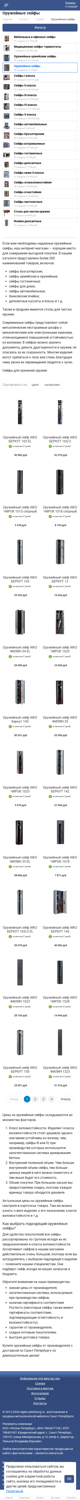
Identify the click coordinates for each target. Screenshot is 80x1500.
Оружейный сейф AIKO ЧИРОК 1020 (60, 649)
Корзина (70, 2)
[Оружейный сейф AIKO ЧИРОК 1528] (60, 972)
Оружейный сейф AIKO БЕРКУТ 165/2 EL (20, 929)
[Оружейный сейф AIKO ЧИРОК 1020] (60, 622)
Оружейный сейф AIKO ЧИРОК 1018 (60, 859)
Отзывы (40, 1398)
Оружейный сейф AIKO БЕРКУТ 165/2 (60, 439)
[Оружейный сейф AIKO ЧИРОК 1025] (20, 762)
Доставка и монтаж (40, 1388)
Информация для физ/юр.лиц (40, 1378)
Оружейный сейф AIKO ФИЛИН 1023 (20, 999)
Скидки (40, 1383)
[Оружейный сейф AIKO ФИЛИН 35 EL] (20, 832)
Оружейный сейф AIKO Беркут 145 (20, 719)
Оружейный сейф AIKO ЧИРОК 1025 (20, 789)
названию (52, 385)
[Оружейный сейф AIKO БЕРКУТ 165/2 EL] (20, 902)
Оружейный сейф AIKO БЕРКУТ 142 (60, 789)
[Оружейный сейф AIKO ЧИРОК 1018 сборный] (60, 482)
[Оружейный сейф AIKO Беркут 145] (20, 692)
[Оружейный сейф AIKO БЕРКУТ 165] (20, 552)
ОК (69, 1479)
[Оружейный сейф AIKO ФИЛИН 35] (60, 692)
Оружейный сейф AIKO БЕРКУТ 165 (20, 579)
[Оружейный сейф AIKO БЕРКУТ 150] (20, 1042)
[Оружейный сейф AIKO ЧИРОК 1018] (60, 832)
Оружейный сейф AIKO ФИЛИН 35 (60, 719)
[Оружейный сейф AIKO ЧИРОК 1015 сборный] (20, 482)
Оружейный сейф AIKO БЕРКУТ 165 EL (20, 439)
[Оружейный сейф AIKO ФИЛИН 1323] (60, 1042)
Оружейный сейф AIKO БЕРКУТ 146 (60, 929)
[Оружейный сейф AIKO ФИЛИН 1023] (20, 972)
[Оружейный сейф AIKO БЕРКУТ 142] (60, 762)
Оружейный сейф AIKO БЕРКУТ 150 (20, 1070)
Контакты (40, 1403)
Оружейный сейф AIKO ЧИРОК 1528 (60, 999)
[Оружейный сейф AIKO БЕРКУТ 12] (60, 552)
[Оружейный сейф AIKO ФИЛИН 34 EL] (20, 622)
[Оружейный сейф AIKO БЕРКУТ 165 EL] (20, 412)
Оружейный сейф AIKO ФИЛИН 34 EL (20, 649)
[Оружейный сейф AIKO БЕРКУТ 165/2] (60, 412)
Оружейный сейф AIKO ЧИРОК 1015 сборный (20, 509)
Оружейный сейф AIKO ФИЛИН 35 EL (20, 859)
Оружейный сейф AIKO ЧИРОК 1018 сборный (60, 509)
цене (35, 385)
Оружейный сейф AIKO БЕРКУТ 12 (60, 579)
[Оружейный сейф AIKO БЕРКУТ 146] (60, 902)
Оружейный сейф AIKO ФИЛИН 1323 (60, 1070)
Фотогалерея (40, 1393)
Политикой (14, 1491)
